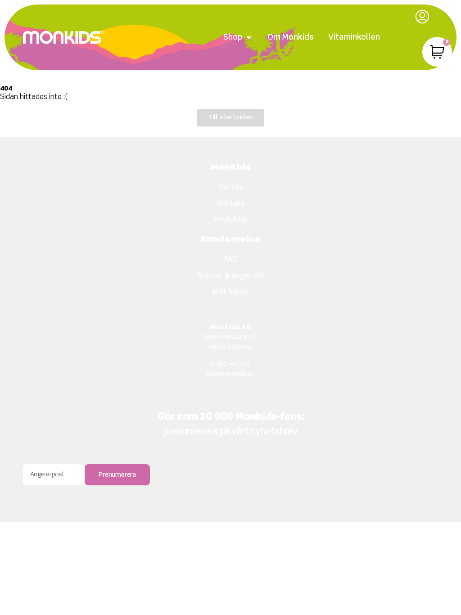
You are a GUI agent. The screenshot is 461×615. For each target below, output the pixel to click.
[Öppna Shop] (249, 38)
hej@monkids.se (231, 374)
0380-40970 (230, 364)
